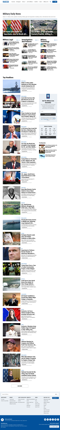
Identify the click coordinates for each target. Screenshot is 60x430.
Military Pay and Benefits (31, 399)
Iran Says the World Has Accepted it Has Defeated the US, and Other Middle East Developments (28, 145)
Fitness (45, 408)
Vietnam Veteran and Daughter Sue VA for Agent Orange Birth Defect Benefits (33, 62)
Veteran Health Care (30, 402)
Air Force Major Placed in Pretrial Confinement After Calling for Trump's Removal (14, 43)
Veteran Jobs (46, 400)
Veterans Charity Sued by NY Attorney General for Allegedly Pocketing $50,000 (14, 60)
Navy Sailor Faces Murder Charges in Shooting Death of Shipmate (14, 48)
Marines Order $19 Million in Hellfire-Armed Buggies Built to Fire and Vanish (52, 62)
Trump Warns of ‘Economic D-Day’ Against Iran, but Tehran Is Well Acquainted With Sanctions (29, 160)
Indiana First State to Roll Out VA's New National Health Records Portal (51, 151)
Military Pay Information (14, 402)
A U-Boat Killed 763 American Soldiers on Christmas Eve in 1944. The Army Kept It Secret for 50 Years (32, 50)
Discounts (28, 406)
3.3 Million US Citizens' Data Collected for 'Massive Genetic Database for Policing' (52, 50)
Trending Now (42, 143)
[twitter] (53, 419)
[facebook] (48, 419)
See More (20, 386)
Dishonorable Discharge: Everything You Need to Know (13, 66)
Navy (36, 400)
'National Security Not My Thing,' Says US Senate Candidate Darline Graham (28, 373)
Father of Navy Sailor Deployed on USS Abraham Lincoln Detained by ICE (28, 84)
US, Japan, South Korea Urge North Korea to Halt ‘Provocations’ (28, 175)
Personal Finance (12, 400)
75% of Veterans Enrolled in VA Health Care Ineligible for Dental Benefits (51, 146)
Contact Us (15, 424)
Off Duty (45, 403)
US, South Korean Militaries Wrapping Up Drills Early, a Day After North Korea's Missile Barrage (27, 206)
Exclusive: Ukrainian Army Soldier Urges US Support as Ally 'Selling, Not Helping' (28, 328)
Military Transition (47, 402)
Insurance (13, 1)
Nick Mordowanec (12, 56)
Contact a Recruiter (21, 399)
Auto (44, 406)
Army (36, 399)
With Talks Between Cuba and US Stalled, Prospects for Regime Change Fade (28, 358)
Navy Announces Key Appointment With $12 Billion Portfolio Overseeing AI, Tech (51, 56)
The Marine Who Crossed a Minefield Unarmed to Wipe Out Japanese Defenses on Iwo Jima (33, 44)
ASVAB (19, 400)
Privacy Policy (46, 119)
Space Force (37, 406)
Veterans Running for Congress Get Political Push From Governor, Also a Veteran (28, 343)
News (40, 1)
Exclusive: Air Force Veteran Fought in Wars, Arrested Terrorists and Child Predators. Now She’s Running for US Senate (29, 312)
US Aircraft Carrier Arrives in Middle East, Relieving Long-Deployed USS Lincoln (28, 221)
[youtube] (45, 419)
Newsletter (10, 424)
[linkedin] (55, 419)
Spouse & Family (46, 411)
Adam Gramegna (12, 50)
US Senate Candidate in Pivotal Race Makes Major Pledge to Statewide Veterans (28, 297)
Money (23, 1)
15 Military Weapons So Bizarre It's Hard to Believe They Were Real (52, 68)
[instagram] (50, 419)
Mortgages (18, 1)
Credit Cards (12, 399)
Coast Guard (37, 405)
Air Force (36, 402)
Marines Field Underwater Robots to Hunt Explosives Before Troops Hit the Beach (52, 44)
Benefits (36, 1)
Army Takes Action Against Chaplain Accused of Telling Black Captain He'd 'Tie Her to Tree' (14, 54)
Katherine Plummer (50, 58)
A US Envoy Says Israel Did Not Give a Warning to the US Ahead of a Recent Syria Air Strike (29, 130)
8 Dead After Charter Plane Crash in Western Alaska (50, 155)
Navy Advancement (21, 402)
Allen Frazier (31, 46)
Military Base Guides (47, 399)
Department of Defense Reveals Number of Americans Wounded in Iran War (27, 251)
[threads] (58, 419)
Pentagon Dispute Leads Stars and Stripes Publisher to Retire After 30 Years (28, 236)
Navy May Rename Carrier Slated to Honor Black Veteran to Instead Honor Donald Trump (28, 191)
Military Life (46, 1)
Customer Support (55, 426)
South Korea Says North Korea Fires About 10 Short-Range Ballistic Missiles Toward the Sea (28, 282)
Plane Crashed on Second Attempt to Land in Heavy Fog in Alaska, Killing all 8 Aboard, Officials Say (28, 114)
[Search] (50, 2)
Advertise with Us (20, 424)
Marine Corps (37, 403)
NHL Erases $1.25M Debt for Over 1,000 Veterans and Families (33, 68)
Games (45, 405)
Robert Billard (50, 46)
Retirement (28, 405)
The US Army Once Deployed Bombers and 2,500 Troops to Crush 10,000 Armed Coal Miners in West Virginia (33, 56)
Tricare (28, 403)
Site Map (4, 427)
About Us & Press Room (4, 424)
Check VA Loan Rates (4, 400)
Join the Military (30, 1)
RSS (1, 427)
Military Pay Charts (13, 403)
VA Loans (2, 399)
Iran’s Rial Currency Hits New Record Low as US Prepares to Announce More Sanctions (28, 99)
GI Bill (28, 400)
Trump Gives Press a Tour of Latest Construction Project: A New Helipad (28, 267)
